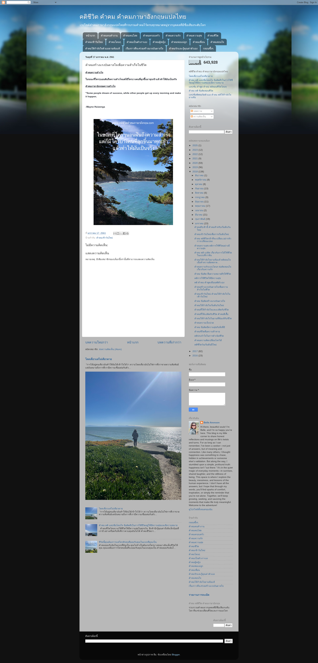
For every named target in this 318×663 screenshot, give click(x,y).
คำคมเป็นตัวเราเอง (137, 42)
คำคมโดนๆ (115, 42)
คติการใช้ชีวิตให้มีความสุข (207, 278)
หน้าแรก (90, 35)
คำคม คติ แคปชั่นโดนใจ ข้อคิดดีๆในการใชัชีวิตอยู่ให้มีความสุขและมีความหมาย (138, 525)
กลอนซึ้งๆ (208, 48)
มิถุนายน (199, 201)
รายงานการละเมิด (199, 594)
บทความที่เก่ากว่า (169, 342)
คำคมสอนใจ (217, 42)
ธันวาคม (199, 175)
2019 (195, 167)
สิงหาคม (199, 193)
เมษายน (199, 210)
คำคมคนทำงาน (109, 35)
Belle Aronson (212, 422)
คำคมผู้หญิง (159, 42)
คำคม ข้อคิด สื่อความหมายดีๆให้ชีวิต (212, 274)
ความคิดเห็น (199, 116)
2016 (195, 355)
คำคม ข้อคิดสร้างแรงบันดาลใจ (209, 301)
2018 (195, 171)
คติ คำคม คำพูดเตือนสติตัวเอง (209, 282)
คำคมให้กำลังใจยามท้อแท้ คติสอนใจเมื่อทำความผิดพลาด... (212, 261)
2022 (195, 154)
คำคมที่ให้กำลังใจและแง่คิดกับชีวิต (211, 309)
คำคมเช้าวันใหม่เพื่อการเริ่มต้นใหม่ (211, 234)
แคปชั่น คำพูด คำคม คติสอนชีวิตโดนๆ (208, 87)
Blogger (176, 654)
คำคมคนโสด (130, 35)
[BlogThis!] (118, 233)
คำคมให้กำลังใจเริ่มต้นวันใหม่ (209, 305)
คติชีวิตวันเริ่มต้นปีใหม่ (205, 344)
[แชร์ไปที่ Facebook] (124, 233)
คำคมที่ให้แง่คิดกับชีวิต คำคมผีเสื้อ (211, 314)
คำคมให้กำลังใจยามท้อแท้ (202, 582)
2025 (195, 145)
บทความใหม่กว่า (96, 342)
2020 (195, 163)
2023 (195, 150)
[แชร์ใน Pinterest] (127, 233)
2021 (195, 158)
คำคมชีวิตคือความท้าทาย (207, 331)
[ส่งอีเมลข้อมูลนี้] (114, 233)
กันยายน (199, 188)
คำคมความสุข (194, 35)
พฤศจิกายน (201, 180)
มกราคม (199, 223)
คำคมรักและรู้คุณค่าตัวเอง (183, 48)
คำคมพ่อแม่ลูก (179, 42)
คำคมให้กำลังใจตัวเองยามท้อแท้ (102, 48)
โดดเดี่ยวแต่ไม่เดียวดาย (98, 359)
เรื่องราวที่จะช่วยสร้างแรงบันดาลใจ (144, 48)
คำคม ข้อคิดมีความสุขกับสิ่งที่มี (209, 327)
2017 (195, 351)
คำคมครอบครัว (151, 35)
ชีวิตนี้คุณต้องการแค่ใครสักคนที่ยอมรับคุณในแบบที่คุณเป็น (128, 542)
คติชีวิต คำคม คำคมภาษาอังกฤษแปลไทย (133, 16)
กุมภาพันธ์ (200, 219)
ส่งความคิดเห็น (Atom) (110, 349)
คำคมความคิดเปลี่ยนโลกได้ (208, 340)
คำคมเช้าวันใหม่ (94, 42)
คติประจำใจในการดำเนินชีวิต (209, 336)
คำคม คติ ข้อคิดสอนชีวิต (201, 91)
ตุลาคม (199, 184)
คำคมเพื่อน (199, 42)
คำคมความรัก (173, 35)
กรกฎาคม (200, 197)
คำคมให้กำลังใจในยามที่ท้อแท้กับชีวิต (213, 318)
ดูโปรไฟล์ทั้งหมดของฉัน (200, 509)
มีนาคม (199, 214)
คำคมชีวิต (213, 35)
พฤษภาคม (200, 206)
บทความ (197, 111)
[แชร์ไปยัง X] (121, 233)
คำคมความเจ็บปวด (204, 323)
